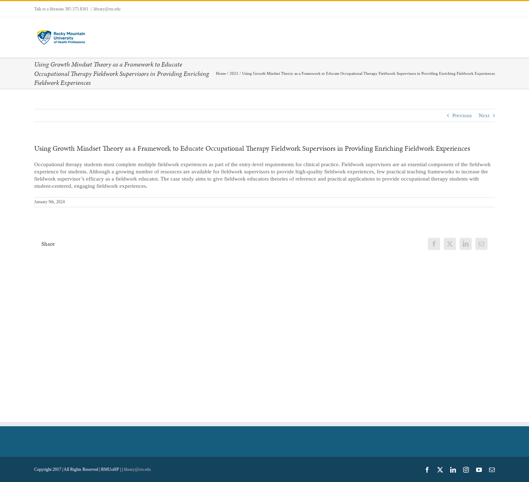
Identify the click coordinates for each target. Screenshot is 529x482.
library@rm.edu (107, 9)
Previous (462, 115)
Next (484, 115)
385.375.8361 (77, 9)
